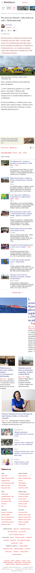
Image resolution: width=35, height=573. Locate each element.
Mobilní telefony (23, 546)
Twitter (12, 560)
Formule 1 (4, 503)
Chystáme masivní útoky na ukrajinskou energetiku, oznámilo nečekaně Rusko (20, 276)
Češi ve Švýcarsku (6, 519)
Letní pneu (27, 548)
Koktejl (12, 249)
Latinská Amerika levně (7, 522)
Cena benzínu (22, 531)
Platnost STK (21, 524)
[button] (17, 66)
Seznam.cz (25, 2)
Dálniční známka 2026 (24, 514)
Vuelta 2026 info (22, 475)
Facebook (6, 560)
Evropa (12, 184)
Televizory (16, 551)
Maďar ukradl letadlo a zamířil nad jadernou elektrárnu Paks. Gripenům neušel (21, 180)
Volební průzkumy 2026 (7, 478)
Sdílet (11, 30)
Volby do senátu (5, 485)
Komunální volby (5, 488)
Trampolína (29, 537)
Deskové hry (8, 551)
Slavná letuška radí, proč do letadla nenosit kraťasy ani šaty (21, 229)
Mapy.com (16, 529)
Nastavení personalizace (22, 564)
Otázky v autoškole (23, 522)
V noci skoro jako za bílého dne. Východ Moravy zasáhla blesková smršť (20, 197)
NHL (2, 506)
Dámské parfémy (18, 548)
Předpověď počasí (25, 529)
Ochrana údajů (27, 562)
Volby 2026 (4, 475)
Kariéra (24, 560)
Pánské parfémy (16, 554)
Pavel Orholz (9, 25)
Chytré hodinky (24, 551)
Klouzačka (13, 540)
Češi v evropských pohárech (16, 534)
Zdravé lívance (22, 499)
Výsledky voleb (5, 480)
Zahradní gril (14, 543)
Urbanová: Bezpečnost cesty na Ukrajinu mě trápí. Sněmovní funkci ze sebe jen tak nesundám (17, 416)
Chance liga (4, 494)
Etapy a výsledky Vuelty (24, 478)
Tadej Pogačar (22, 483)
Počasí (11, 201)
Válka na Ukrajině (14, 280)
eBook (4, 30)
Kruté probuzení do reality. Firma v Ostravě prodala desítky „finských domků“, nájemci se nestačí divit (21, 213)
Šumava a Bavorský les (7, 517)
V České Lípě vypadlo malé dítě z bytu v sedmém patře (20, 261)
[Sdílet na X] (33, 148)
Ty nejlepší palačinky (24, 494)
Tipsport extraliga (6, 499)
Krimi (2, 143)
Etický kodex (18, 562)
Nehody (15, 152)
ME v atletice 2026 (6, 501)
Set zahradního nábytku (23, 540)
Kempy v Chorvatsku (6, 512)
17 (16, 31)
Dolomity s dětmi (5, 524)
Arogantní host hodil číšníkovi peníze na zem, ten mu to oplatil (21, 246)
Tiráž (28, 560)
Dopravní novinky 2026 (24, 517)
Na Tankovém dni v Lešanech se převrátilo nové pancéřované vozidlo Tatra (21, 163)
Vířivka (21, 543)
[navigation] (2, 2)
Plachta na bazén (19, 537)
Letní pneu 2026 (22, 512)
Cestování (12, 232)
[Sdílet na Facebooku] (30, 148)
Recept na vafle (22, 503)
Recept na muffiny (23, 496)
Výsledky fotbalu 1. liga (7, 496)
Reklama (18, 560)
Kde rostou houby (12, 531)
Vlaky (20, 152)
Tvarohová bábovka (23, 501)
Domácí (12, 217)
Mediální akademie (8, 562)
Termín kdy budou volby (7, 483)
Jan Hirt (20, 480)
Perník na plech (22, 506)
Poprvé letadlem (5, 514)
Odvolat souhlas (10, 564)
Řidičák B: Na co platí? (24, 519)
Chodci (25, 152)
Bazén (12, 537)
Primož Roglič (22, 485)
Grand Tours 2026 (23, 488)
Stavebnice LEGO (8, 548)
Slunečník (6, 540)
